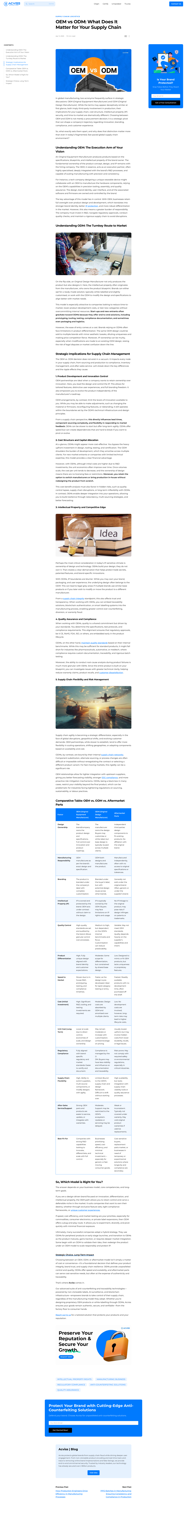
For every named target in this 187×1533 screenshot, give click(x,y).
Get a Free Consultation (165, 103)
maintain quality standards (94, 643)
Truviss (128, 4)
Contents (9, 45)
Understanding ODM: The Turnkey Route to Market (16, 57)
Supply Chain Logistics (68, 16)
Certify (105, 4)
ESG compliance (110, 777)
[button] (129, 36)
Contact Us (176, 4)
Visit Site (94, 1473)
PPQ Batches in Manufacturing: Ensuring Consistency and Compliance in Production (116, 1494)
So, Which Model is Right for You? (17, 76)
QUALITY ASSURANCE (68, 1390)
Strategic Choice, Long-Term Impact (17, 82)
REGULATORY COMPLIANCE (71, 1385)
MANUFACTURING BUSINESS (111, 1379)
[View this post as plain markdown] (126, 36)
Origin (96, 4)
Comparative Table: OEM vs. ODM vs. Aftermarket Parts (17, 70)
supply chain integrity (73, 598)
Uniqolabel (116, 4)
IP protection (91, 206)
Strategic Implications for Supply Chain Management (17, 63)
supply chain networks (112, 755)
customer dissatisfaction (111, 672)
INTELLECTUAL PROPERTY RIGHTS (74, 1379)
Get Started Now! (60, 1430)
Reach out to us (63, 1315)
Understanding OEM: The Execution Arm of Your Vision (17, 51)
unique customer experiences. (85, 1210)
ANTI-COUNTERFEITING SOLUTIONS (108, 1385)
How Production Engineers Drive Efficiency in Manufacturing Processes (72, 1494)
